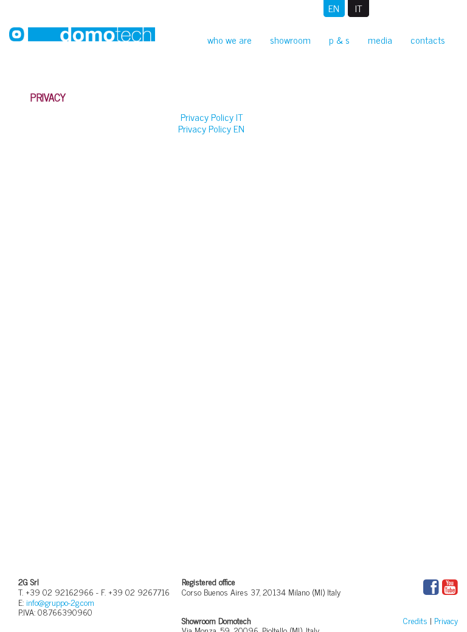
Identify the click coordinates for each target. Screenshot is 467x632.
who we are (229, 39)
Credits (415, 620)
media (380, 39)
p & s (339, 39)
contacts (427, 39)
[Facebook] (431, 587)
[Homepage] (82, 37)
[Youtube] (450, 587)
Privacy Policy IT (212, 117)
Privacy (446, 620)
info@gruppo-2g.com (60, 602)
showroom (290, 39)
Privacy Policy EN (211, 128)
